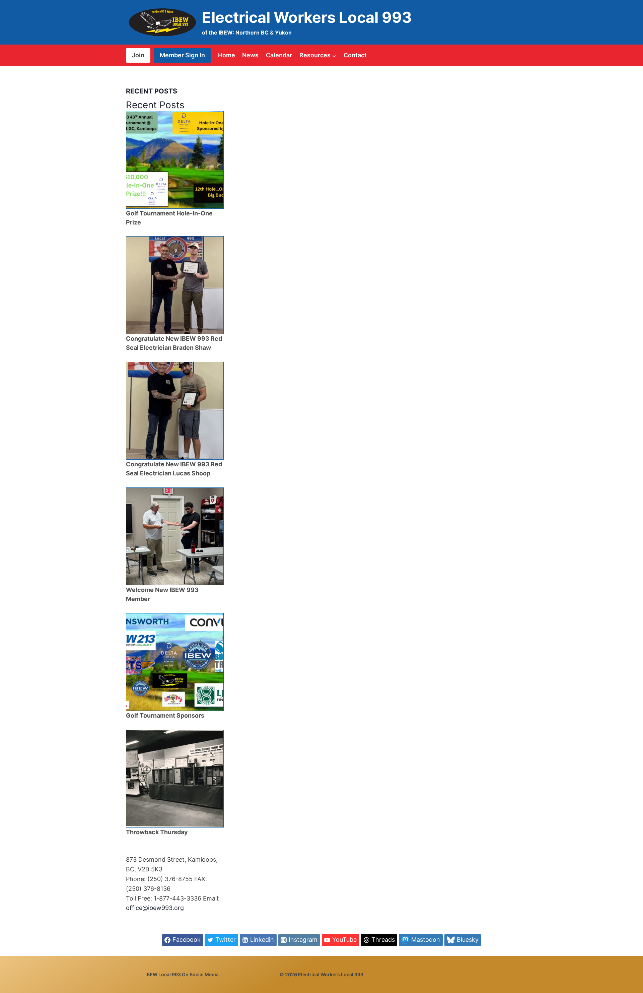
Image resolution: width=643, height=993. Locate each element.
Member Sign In (182, 55)
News (250, 55)
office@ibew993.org (155, 907)
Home (226, 55)
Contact (355, 55)
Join (138, 55)
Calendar (279, 55)
